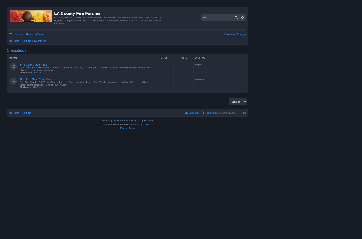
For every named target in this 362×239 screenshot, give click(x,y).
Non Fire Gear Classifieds (36, 79)
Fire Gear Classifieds (33, 64)
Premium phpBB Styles (139, 124)
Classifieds (17, 50)
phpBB (116, 120)
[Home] (31, 15)
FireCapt (37, 72)
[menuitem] (29, 34)
